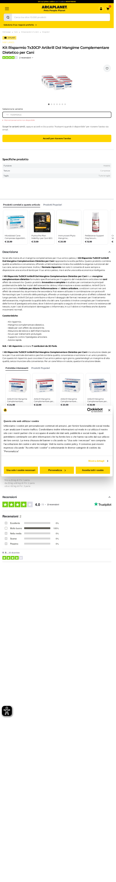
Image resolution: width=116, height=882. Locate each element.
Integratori (46, 32)
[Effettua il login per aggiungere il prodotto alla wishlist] (107, 68)
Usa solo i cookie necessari (20, 470)
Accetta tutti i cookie (93, 470)
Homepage (6, 32)
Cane (16, 32)
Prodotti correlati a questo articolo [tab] (21, 204)
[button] (56, 83)
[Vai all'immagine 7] (65, 104)
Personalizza (55, 470)
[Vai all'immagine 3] (54, 104)
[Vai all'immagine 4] (57, 104)
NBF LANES (8, 42)
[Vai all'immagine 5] (59, 104)
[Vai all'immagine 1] (49, 104)
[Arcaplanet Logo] (54, 9)
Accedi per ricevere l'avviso (57, 138)
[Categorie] (7, 8)
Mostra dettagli (96, 461)
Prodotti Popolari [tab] (52, 204)
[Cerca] (8, 17)
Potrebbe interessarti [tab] (16, 368)
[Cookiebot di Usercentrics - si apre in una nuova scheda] (89, 410)
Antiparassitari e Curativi (30, 32)
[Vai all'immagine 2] (51, 104)
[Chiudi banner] (109, 410)
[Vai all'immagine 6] (62, 104)
